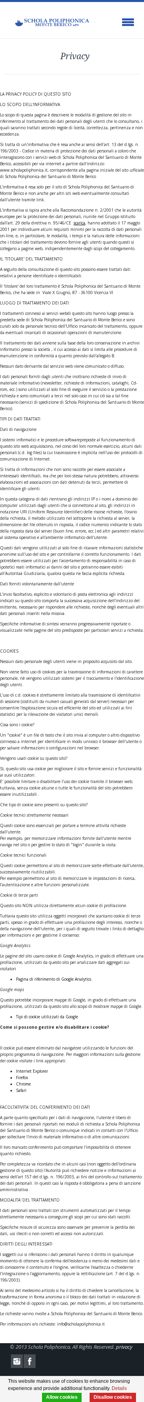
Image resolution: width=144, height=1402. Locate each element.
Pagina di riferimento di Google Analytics (53, 979)
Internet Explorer (32, 1071)
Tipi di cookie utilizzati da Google (47, 1016)
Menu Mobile (128, 22)
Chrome (23, 1084)
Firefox (22, 1077)
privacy (124, 1346)
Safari (21, 1090)
